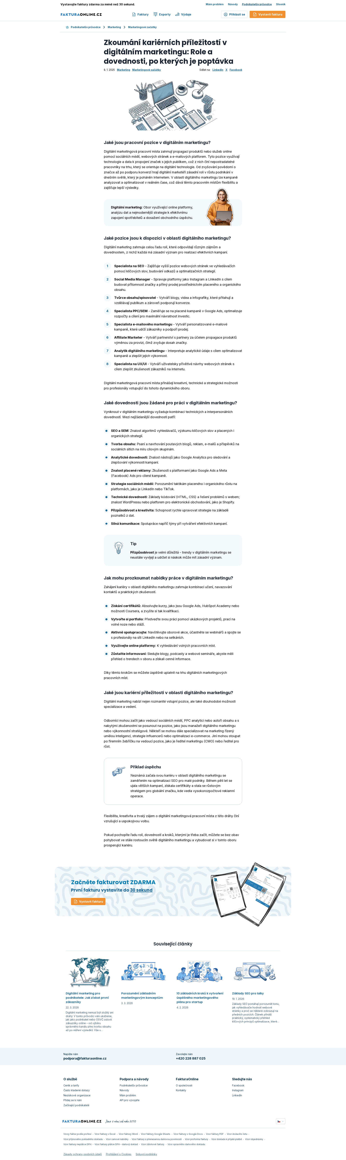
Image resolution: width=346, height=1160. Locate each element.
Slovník (280, 4)
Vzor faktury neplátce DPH (77, 1144)
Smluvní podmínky (146, 1154)
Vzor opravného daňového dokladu (186, 1144)
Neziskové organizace (76, 1095)
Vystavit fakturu (91, 901)
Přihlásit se (237, 14)
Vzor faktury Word (128, 1134)
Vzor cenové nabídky (117, 1139)
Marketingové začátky (142, 27)
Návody (233, 4)
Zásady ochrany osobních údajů (82, 1154)
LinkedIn (217, 69)
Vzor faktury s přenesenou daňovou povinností (157, 1139)
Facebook (236, 69)
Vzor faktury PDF (215, 1134)
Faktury (143, 14)
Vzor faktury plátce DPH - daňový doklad (116, 1144)
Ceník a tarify (71, 1085)
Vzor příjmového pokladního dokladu (83, 1139)
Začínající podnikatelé (76, 1105)
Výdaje (186, 14)
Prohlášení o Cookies (118, 1154)
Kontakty (181, 1090)
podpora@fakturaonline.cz (85, 1058)
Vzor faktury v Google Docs (188, 1134)
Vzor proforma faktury (196, 1139)
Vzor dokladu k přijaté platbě (226, 1139)
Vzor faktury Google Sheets (155, 1134)
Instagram (237, 1090)
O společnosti (184, 1085)
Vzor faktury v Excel (105, 1134)
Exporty (165, 14)
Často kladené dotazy (76, 1090)
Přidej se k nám (72, 1100)
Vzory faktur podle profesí (77, 1134)
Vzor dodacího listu (237, 1134)
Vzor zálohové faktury (152, 1144)
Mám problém (215, 4)
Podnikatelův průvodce (257, 4)
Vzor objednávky (254, 1139)
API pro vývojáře (129, 1100)
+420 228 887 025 (191, 1058)
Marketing (114, 27)
